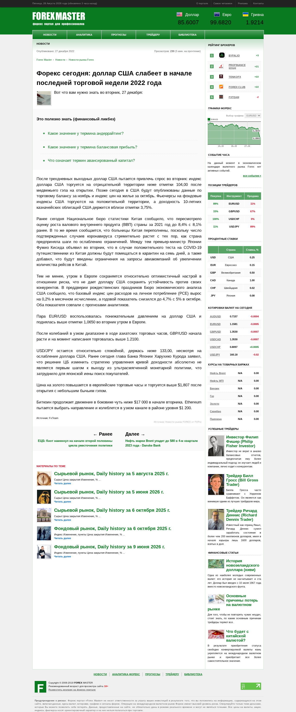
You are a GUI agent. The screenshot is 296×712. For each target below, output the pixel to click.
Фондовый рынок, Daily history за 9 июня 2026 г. (109, 546)
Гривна (257, 14)
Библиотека (188, 34)
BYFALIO (234, 55)
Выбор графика (235, 115)
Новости (49, 34)
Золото (214, 403)
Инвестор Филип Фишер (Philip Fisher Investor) (242, 441)
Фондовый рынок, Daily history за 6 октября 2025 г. (112, 528)
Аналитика (84, 34)
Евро (226, 14)
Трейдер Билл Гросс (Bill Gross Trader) (242, 480)
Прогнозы (118, 34)
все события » (252, 175)
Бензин (214, 388)
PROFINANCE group (237, 66)
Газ (212, 396)
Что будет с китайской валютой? (237, 635)
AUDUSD (215, 316)
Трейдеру (153, 34)
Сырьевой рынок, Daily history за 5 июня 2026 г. (109, 491)
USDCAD (215, 339)
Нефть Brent (218, 373)
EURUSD (215, 324)
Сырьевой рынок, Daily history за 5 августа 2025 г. (111, 473)
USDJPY (215, 354)
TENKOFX (235, 76)
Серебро (215, 411)
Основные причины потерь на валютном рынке (233, 602)
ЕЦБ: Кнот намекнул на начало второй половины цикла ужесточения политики (75, 439)
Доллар (192, 14)
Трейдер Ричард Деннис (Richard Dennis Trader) (241, 515)
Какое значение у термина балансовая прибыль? (92, 147)
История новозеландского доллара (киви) (242, 565)
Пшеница (216, 419)
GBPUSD (215, 331)
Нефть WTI (217, 380)
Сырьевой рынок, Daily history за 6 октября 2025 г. (112, 510)
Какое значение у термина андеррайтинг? (85, 133)
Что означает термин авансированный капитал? (91, 160)
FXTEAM (234, 97)
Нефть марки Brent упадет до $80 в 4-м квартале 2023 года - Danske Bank (161, 439)
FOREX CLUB (237, 87)
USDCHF (215, 347)
